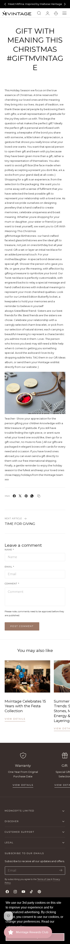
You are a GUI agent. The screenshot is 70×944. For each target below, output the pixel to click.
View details (15, 718)
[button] (64, 13)
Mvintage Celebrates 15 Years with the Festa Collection (25, 706)
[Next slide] (65, 4)
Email (9, 566)
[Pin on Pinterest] (26, 496)
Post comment (22, 626)
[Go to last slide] (5, 4)
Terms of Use (44, 879)
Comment (12, 583)
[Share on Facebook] (14, 496)
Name (9, 549)
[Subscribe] (60, 870)
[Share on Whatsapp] (32, 496)
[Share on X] (20, 496)
